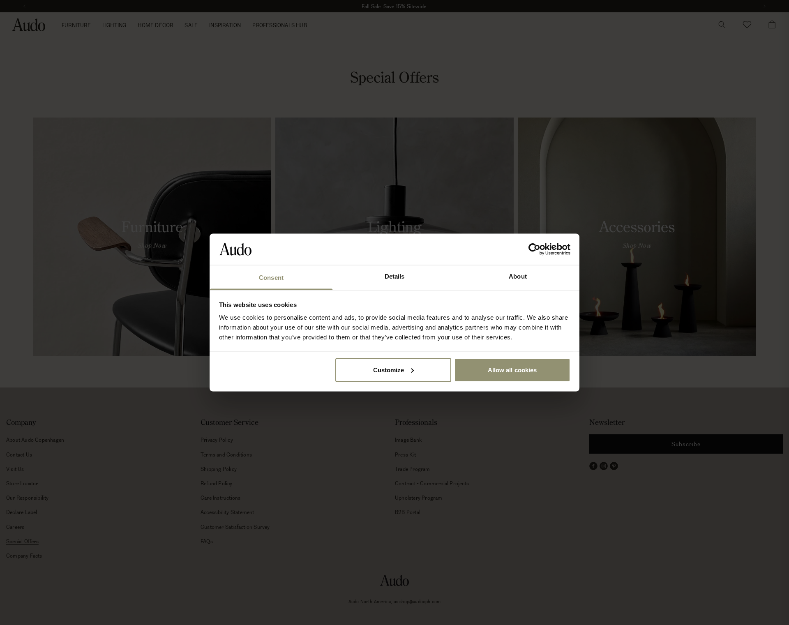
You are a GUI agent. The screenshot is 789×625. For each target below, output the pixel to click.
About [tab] (518, 276)
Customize (388, 369)
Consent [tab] (271, 277)
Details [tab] (395, 276)
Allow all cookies (512, 369)
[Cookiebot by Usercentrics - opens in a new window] (534, 249)
